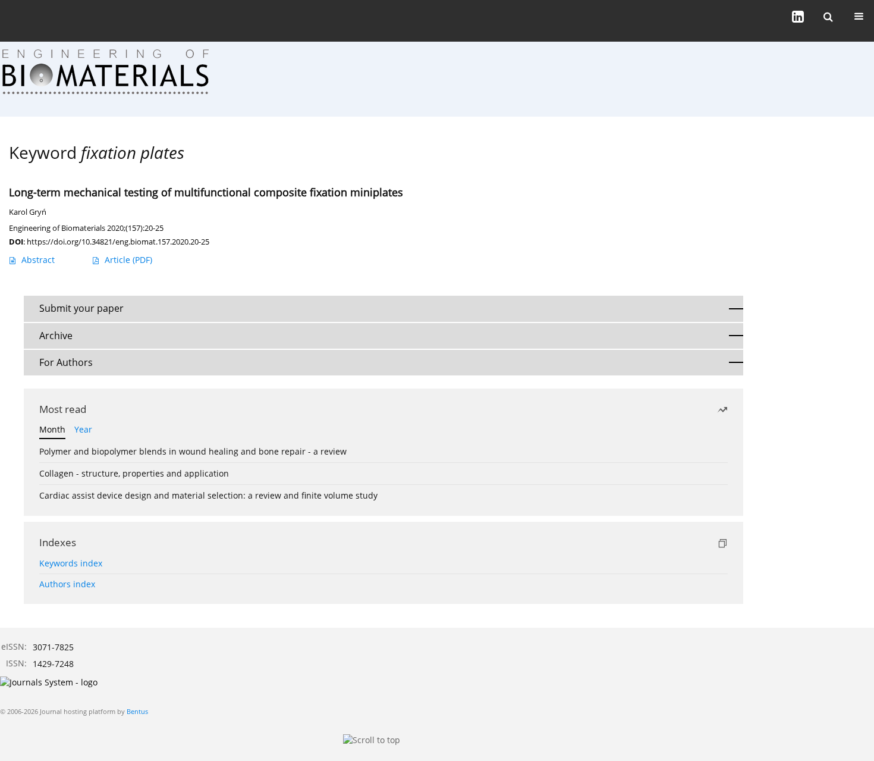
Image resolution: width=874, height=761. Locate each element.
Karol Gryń (27, 212)
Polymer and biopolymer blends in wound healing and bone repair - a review (193, 451)
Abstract (38, 259)
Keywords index (70, 563)
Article (128, 259)
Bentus (137, 711)
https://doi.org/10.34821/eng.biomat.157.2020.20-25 (118, 241)
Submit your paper (81, 308)
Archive (56, 335)
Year (83, 429)
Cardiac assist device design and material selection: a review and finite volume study (208, 495)
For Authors (66, 362)
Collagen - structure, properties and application (134, 473)
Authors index (67, 584)
